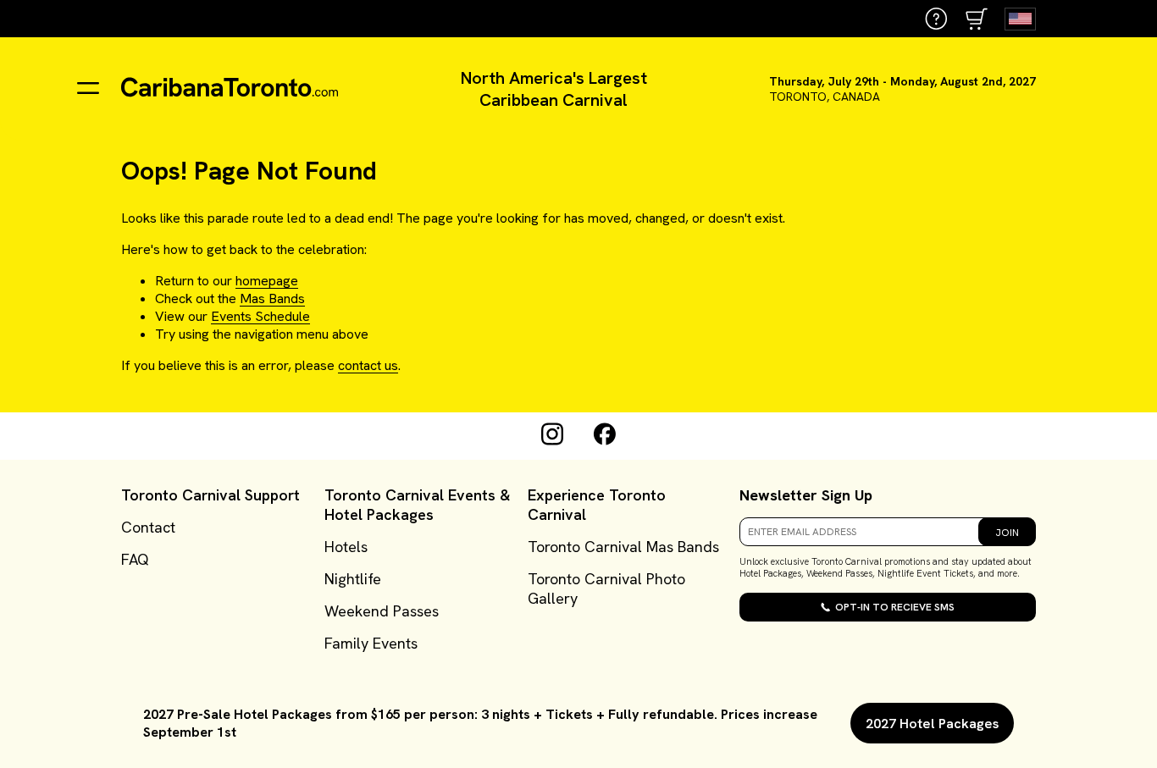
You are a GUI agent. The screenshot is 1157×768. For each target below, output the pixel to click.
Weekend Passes (381, 611)
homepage (266, 281)
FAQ (135, 559)
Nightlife (352, 578)
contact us (368, 365)
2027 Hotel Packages (932, 723)
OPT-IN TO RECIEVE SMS (895, 607)
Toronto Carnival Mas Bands (623, 546)
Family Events (371, 643)
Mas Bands (272, 298)
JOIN (1007, 532)
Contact (148, 527)
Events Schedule (260, 316)
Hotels (346, 546)
